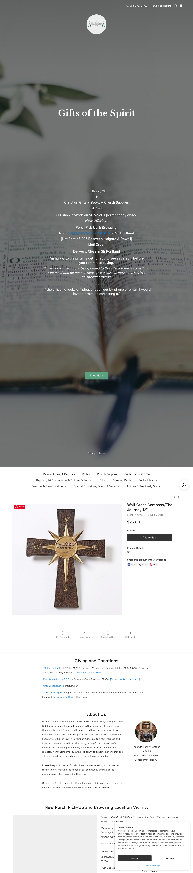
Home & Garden (155, 514)
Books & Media (148, 480)
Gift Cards (130, 637)
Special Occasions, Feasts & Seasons (96, 486)
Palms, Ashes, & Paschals (59, 474)
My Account (62, 637)
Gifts (103, 480)
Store (130, 514)
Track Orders (85, 637)
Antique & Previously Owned (144, 486)
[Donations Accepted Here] (125, 679)
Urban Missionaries (53, 685)
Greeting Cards (122, 480)
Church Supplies (107, 474)
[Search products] (184, 485)
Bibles (86, 474)
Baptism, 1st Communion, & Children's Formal (64, 480)
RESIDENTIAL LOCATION (90, 233)
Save (21, 506)
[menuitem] (174, 497)
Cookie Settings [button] (152, 865)
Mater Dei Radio (52, 668)
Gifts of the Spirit (53, 692)
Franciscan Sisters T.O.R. (56, 679)
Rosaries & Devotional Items (49, 486)
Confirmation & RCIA (137, 474)
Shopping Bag (107, 637)
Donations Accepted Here (87, 672)
